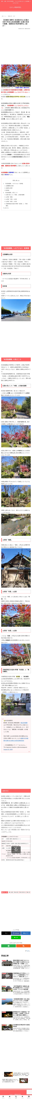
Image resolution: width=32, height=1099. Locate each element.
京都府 (11, 892)
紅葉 (29, 892)
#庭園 (22, 738)
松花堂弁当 (23, 892)
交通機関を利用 (9, 185)
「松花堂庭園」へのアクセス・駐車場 (13, 183)
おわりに (6, 208)
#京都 (6, 740)
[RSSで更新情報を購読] (23, 945)
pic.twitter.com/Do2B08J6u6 (16, 740)
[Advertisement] (16, 46)
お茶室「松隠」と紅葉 (11, 201)
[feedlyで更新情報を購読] (8, 945)
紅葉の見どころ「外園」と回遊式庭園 (15, 194)
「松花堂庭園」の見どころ (10, 192)
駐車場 (7, 190)
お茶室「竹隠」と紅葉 (11, 199)
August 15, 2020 (8, 749)
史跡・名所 (5, 892)
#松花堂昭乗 (24, 722)
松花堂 (17, 892)
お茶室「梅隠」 (9, 197)
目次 (14, 180)
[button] (28, 547)
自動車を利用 (9, 188)
